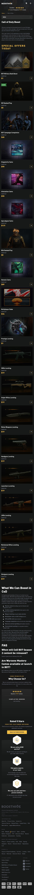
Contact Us (19, 821)
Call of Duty (5, 862)
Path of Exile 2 (5, 860)
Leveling (23, 831)
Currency (19, 851)
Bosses (3, 853)
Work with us (5, 825)
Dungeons (4, 843)
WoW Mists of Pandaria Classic (9, 865)
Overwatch (4, 874)
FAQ (29, 823)
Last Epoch (4, 879)
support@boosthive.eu (14, 825)
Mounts (27, 833)
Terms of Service (6, 823)
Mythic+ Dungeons (6, 833)
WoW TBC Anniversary (9, 839)
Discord (27, 860)
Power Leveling (11, 841)
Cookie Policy (23, 823)
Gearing (25, 841)
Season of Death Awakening (8, 851)
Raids (18, 831)
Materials (9, 853)
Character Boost (19, 833)
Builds (23, 853)
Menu (4, 17)
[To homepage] (17, 806)
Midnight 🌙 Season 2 (10, 831)
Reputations (25, 843)
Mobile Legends (5, 870)
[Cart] (26, 3)
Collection (4, 836)
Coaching (18, 836)
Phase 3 (4, 841)
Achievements (11, 836)
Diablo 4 (5, 849)
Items (29, 851)
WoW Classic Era (6, 872)
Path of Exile (5, 867)
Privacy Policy (11, 821)
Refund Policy (14, 823)
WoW (3, 829)
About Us (4, 821)
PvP (13, 833)
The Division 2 (5, 877)
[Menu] (30, 3)
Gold (3, 831)
